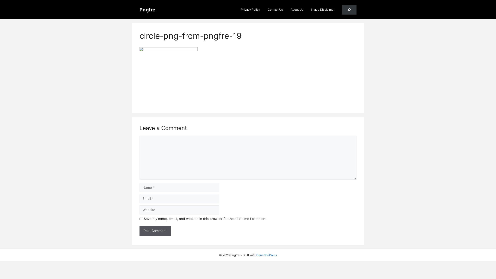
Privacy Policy (250, 9)
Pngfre (147, 10)
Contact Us (275, 9)
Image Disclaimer (323, 9)
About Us (297, 9)
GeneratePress (266, 255)
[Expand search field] (349, 10)
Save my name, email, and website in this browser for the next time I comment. (205, 219)
